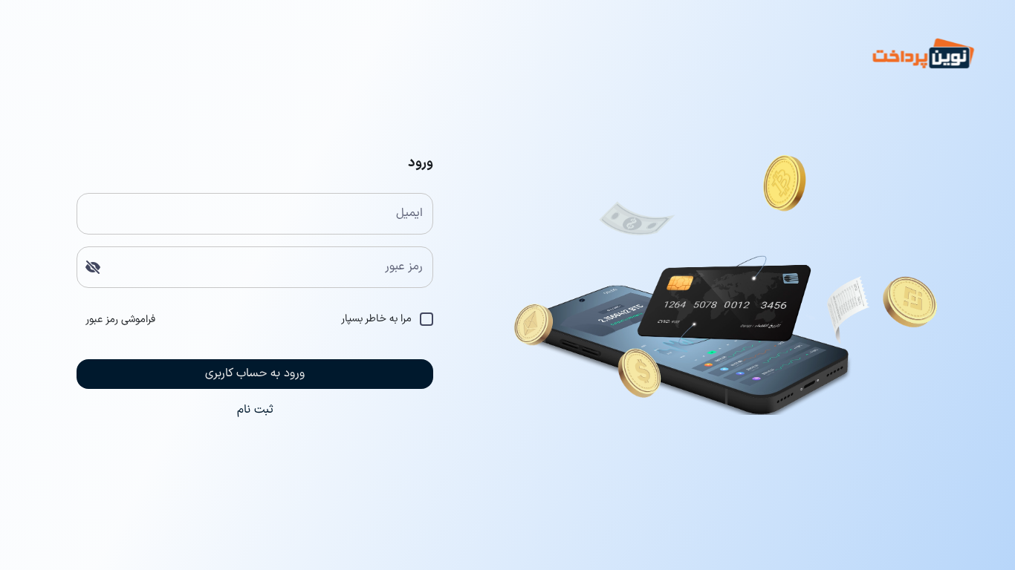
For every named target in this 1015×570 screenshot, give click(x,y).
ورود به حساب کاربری (255, 373)
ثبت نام (255, 410)
